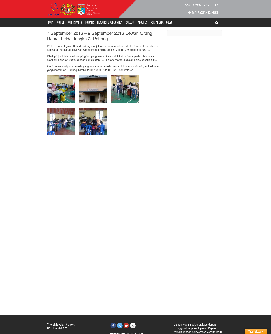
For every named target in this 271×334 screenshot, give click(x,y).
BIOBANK (89, 22)
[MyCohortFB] (113, 325)
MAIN (50, 22)
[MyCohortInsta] (133, 325)
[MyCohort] (126, 325)
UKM (188, 4)
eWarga (197, 4)
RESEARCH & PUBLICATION (109, 22)
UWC (206, 4)
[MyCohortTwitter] (120, 325)
